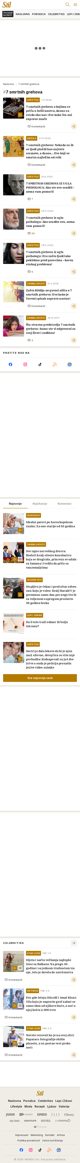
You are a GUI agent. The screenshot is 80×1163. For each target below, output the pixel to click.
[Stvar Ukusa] (39, 1127)
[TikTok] (40, 364)
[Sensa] (45, 1120)
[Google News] (69, 364)
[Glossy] (69, 1114)
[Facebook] (10, 364)
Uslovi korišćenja (52, 1140)
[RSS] (54, 364)
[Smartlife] (30, 1120)
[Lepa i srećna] (14, 1120)
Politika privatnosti (28, 1140)
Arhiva (61, 1135)
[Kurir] (10, 1114)
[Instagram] (25, 364)
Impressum (21, 1135)
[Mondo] (26, 1114)
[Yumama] (62, 1120)
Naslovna (8, 84)
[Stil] (5, 5)
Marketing (37, 1135)
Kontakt (50, 1135)
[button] (36, 126)
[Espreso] (42, 1114)
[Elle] (55, 1114)
